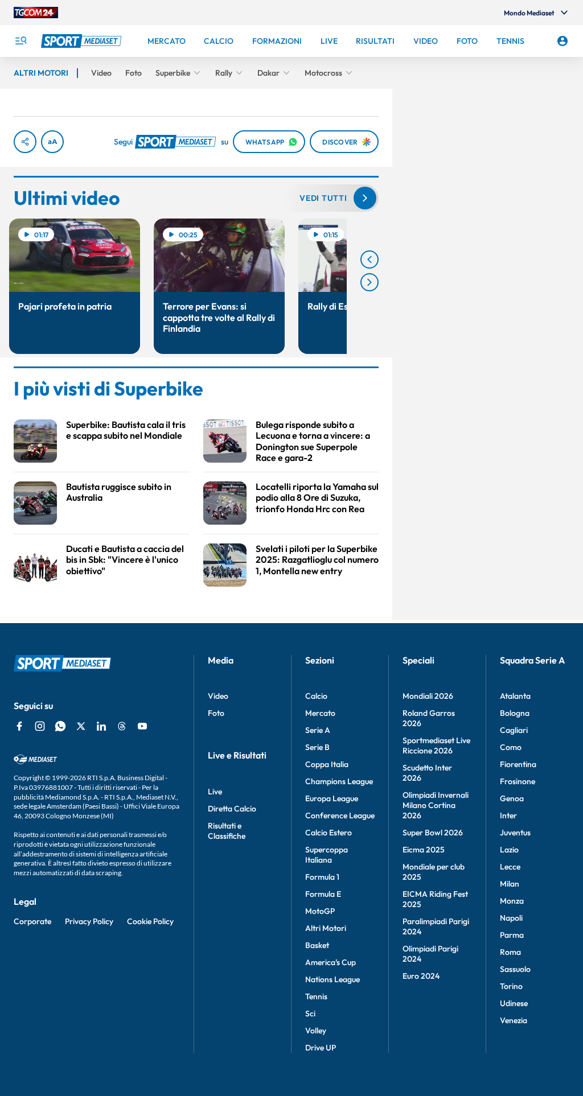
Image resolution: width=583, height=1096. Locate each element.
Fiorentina (518, 764)
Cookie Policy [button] (150, 921)
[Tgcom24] (36, 12)
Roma (510, 952)
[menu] (20, 41)
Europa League (331, 798)
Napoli (511, 918)
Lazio (509, 849)
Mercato (320, 713)
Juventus (515, 832)
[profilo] (562, 41)
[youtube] (142, 726)
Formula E (323, 894)
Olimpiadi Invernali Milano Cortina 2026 (436, 805)
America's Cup (330, 962)
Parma (512, 935)
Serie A (317, 730)
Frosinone (517, 781)
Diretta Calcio (232, 809)
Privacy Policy (89, 921)
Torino (511, 986)
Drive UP (320, 1048)
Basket (317, 945)
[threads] (122, 726)
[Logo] (82, 41)
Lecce (510, 867)
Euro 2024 (421, 976)
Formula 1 (322, 877)
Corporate (32, 921)
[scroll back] (369, 259)
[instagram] (40, 726)
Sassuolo (515, 969)
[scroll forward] (369, 282)
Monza (512, 901)
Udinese (514, 1003)
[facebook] (19, 726)
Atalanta (515, 696)
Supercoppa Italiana (326, 854)
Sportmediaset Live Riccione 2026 (436, 745)
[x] (81, 726)
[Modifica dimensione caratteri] (52, 141)
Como (511, 747)
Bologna (514, 713)
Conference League (340, 815)
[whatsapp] (60, 726)
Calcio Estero (328, 832)
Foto (216, 713)
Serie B (317, 747)
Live (215, 791)
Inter (508, 815)
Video (218, 696)
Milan (509, 884)
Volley (315, 1030)
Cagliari (514, 730)
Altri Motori (325, 928)
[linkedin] (101, 726)
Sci (310, 1013)
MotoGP (320, 911)
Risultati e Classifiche (226, 831)
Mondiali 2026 (428, 696)
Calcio (316, 696)
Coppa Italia (326, 764)
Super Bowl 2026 (433, 832)
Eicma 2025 (424, 849)
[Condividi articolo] (25, 141)
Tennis (316, 996)
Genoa (512, 798)
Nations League (332, 979)
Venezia (513, 1020)
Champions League (339, 781)
